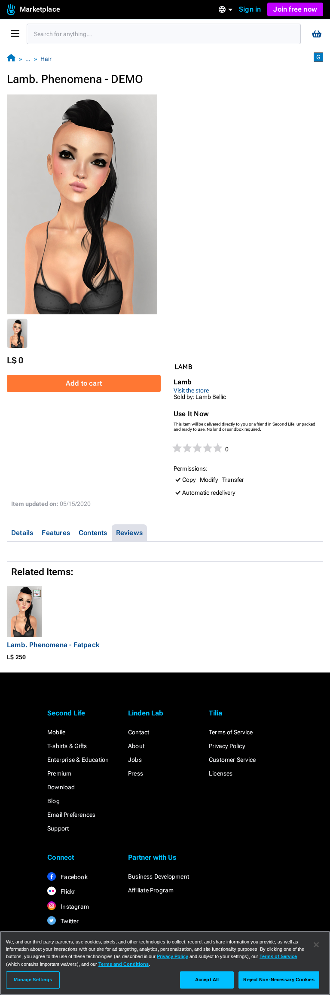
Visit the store (191, 390)
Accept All (207, 979)
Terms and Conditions (123, 964)
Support (58, 828)
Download (61, 787)
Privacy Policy (227, 745)
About (136, 745)
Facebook (73, 876)
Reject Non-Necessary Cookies (278, 979)
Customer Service (232, 759)
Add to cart (84, 383)
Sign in (250, 9)
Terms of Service (231, 732)
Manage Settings (33, 979)
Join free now (295, 9)
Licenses (221, 773)
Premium (59, 773)
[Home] (11, 59)
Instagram (74, 906)
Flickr (67, 891)
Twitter (69, 921)
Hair (46, 58)
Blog (53, 800)
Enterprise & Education (78, 759)
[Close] (316, 944)
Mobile (56, 732)
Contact (138, 732)
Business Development (158, 876)
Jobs (135, 759)
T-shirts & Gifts (67, 745)
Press (135, 773)
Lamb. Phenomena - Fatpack (53, 645)
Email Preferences (71, 814)
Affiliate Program (151, 890)
